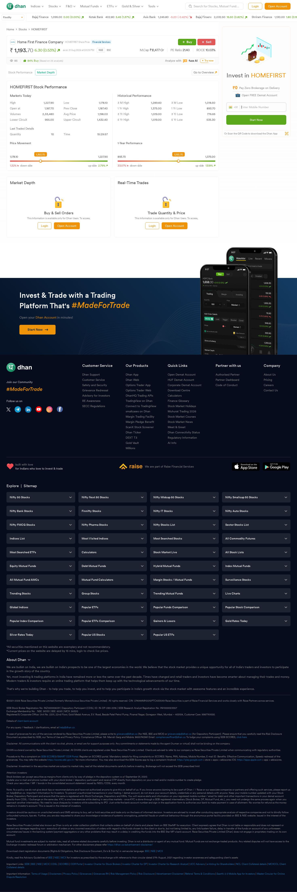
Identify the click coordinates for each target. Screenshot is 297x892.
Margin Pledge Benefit (140, 421)
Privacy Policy (70, 873)
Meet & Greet (176, 427)
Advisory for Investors (96, 395)
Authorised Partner (228, 374)
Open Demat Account (182, 374)
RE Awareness (91, 400)
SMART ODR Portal (67, 756)
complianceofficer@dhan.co (171, 737)
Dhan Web (132, 379)
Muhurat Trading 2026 (182, 411)
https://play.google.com (190, 759)
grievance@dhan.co (127, 734)
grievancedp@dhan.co (180, 734)
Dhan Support (91, 374)
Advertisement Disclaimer (169, 873)
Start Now (256, 119)
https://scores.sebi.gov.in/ (61, 759)
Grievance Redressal (95, 390)
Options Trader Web (138, 390)
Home (10, 29)
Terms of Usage (39, 873)
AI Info (172, 442)
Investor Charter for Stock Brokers (102, 864)
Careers (269, 385)
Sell (208, 42)
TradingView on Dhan (139, 400)
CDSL (54, 864)
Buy (189, 42)
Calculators (175, 395)
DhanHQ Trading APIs (139, 395)
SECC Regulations (93, 406)
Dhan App (132, 374)
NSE (101, 50)
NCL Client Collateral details (251, 864)
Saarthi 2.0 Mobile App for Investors (236, 873)
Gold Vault (132, 442)
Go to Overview (204, 72)
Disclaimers (55, 873)
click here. (242, 737)
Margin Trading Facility (140, 416)
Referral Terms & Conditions (200, 873)
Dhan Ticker (133, 432)
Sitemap (30, 486)
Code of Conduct (227, 385)
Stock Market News (180, 421)
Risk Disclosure (146, 873)
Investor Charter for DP (134, 864)
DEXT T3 (131, 437)
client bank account (27, 721)
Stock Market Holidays (182, 406)
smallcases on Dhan (138, 411)
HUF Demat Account (181, 379)
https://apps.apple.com (249, 759)
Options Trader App (138, 385)
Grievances (86, 873)
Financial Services (101, 42)
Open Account (277, 6)
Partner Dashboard (227, 379)
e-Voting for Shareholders (220, 864)
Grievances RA (101, 873)
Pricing (268, 379)
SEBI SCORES (48, 756)
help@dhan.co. (67, 727)
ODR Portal (77, 864)
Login (255, 6)
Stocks (23, 29)
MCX (160, 851)
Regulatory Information (182, 437)
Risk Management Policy (124, 873)
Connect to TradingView (141, 406)
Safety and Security (94, 385)
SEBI (26, 864)
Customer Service (93, 379)
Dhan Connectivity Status (184, 432)
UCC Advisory (197, 864)
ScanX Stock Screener (140, 427)
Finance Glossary (178, 400)
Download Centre (179, 390)
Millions (130, 448)
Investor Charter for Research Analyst (168, 864)
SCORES (64, 864)
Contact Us (271, 390)
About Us (270, 374)
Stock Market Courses (182, 416)
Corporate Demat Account (184, 385)
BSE (109, 50)
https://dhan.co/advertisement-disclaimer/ (130, 844)
